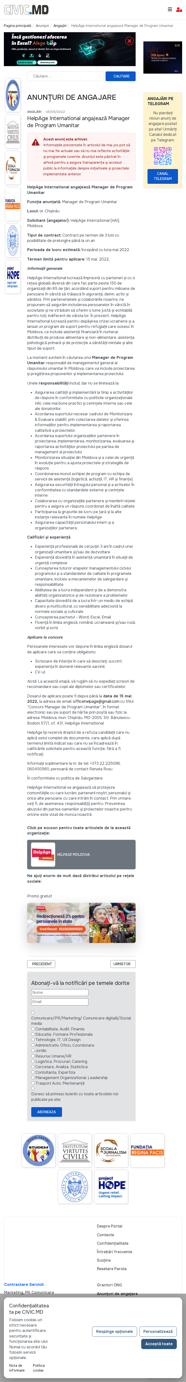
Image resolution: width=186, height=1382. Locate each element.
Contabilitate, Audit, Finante (60, 1029)
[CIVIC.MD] (26, 9)
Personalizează (158, 1331)
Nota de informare (17, 1368)
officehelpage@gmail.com (96, 701)
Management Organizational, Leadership (71, 1077)
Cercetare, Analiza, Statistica (61, 1066)
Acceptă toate (159, 1343)
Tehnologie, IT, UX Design (58, 1039)
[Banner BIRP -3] (70, 48)
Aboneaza (46, 1112)
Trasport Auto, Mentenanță (60, 1083)
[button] (179, 10)
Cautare (122, 76)
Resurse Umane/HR (53, 1056)
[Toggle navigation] (170, 9)
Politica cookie (39, 1368)
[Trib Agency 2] (162, 57)
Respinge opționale (114, 1331)
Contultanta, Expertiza (55, 1072)
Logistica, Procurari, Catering (61, 1061)
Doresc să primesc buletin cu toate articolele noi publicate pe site (74, 1096)
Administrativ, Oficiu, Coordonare (64, 1045)
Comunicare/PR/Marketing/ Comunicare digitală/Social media (81, 1021)
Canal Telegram (163, 176)
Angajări (34, 112)
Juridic (41, 1050)
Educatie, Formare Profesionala (64, 1034)
